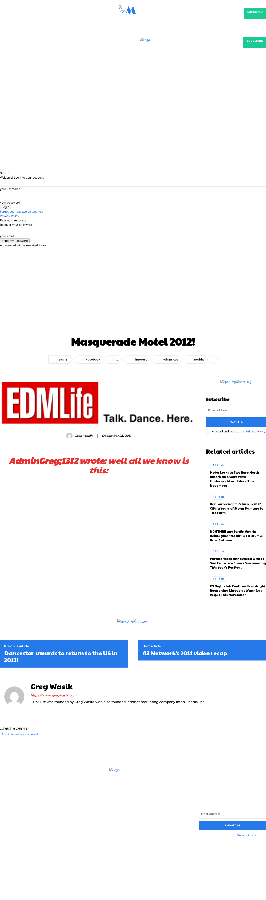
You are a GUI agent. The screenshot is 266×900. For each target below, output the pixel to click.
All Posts (133, 265)
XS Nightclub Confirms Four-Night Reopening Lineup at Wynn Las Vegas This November (238, 590)
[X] (39, 708)
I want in (236, 421)
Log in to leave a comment (20, 734)
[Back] (1, 168)
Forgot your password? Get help (21, 211)
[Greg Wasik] (70, 436)
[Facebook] (4, 835)
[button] (200, 71)
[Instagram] (32, 708)
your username (10, 189)
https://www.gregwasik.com (53, 695)
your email (7, 236)
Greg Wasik (83, 436)
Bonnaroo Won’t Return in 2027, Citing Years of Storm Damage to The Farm (236, 508)
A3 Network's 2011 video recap (185, 653)
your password (10, 202)
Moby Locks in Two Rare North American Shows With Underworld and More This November (234, 479)
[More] (213, 359)
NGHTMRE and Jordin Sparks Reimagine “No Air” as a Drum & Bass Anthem (236, 535)
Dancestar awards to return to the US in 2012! (61, 656)
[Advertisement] (133, 302)
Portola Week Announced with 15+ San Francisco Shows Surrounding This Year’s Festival (238, 562)
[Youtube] (46, 708)
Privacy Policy (9, 216)
